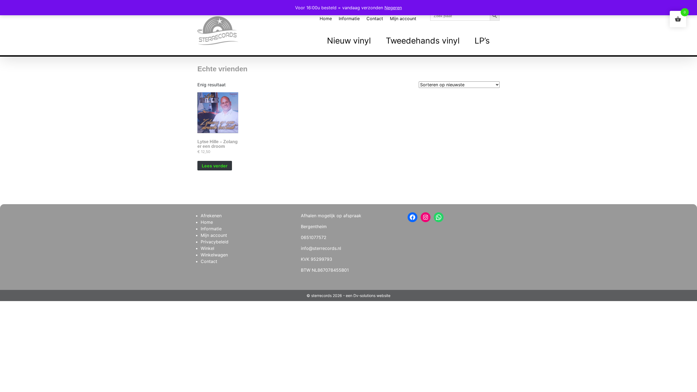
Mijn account (403, 18)
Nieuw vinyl (349, 40)
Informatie (349, 18)
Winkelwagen (214, 255)
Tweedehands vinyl (423, 40)
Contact (374, 18)
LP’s (482, 40)
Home (326, 18)
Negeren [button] (393, 7)
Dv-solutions (364, 295)
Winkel (207, 248)
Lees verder (215, 166)
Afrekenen (211, 215)
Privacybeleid (214, 241)
